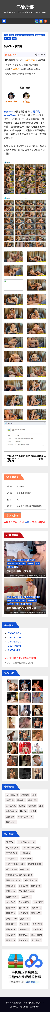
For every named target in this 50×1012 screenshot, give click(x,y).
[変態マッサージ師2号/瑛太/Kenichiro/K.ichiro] (12, 722)
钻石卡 (28, 522)
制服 (11, 35)
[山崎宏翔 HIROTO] (12, 684)
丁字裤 (12, 853)
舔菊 (22, 73)
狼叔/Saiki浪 (11, 811)
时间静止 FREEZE (25, 816)
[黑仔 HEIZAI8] (25, 735)
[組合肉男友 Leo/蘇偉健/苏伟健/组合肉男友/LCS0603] (37, 697)
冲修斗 (33, 811)
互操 (9, 560)
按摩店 (22, 806)
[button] (45, 20)
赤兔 (34, 795)
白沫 (10, 902)
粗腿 (10, 913)
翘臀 (36, 913)
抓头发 (28, 65)
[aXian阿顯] (12, 773)
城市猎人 (21, 800)
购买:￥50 (12, 54)
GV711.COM (14, 645)
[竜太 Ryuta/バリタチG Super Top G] (37, 710)
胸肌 (8, 73)
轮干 (37, 929)
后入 (10, 65)
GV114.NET (14, 650)
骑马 (36, 73)
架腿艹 (9, 69)
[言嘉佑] (25, 710)
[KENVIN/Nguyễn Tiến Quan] (11, 95)
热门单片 (7, 38)
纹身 (31, 69)
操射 (11, 891)
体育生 (26, 858)
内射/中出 (35, 864)
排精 (36, 886)
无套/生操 (26, 891)
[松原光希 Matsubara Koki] (12, 710)
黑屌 (10, 940)
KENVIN (31, 60)
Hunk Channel (26, 842)
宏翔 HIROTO (12, 795)
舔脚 (37, 924)
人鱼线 (11, 858)
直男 (11, 907)
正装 (26, 896)
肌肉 (38, 69)
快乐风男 (10, 800)
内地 (6, 35)
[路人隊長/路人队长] (37, 773)
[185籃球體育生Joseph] (12, 760)
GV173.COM (14, 637)
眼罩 (23, 907)
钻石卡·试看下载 (13, 567)
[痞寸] (37, 722)
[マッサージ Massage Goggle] (25, 760)
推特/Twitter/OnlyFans (24, 35)
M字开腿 (41, 60)
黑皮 (23, 940)
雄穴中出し (11, 822)
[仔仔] (25, 773)
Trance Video (31, 847)
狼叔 (17, 69)
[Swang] (37, 684)
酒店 (10, 935)
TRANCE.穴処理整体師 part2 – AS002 (16, 459)
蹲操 (29, 73)
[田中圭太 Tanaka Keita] (12, 747)
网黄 (14, 38)
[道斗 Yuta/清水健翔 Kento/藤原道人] (37, 735)
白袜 (38, 902)
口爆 (19, 597)
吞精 (24, 869)
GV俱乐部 (25, 6)
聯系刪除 (36, 1006)
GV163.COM (15, 633)
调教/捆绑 (10, 816)
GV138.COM (15, 641)
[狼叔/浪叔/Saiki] (26, 95)
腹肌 (15, 73)
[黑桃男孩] (25, 697)
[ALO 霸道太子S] (12, 735)
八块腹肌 (25, 795)
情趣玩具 (30, 880)
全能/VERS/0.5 (15, 864)
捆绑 (23, 886)
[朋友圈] (36, 21)
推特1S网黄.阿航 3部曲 (34, 457)
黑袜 (41, 806)
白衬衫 (24, 902)
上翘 (25, 853)
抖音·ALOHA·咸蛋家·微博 (26, 560)
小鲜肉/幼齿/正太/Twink (19, 875)
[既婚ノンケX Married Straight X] (25, 722)
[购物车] (41, 21)
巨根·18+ (18, 65)
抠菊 (36, 65)
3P (10, 842)
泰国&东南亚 (40, 35)
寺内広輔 (32, 806)
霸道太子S (32, 800)
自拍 (24, 924)
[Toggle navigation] (9, 21)
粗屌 (24, 69)
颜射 (23, 935)
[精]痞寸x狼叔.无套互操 (19, 571)
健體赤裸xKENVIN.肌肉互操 (21, 608)
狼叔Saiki (8, 111)
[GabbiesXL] (37, 760)
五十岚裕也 (11, 806)
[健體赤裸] (37, 747)
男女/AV (23, 811)
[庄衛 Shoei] (25, 747)
